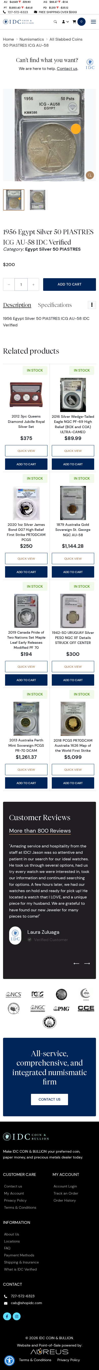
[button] (9, 1360)
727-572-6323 (18, 12)
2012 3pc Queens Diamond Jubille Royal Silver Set (26, 421)
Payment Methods (19, 1255)
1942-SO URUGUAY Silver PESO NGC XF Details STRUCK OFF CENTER (73, 637)
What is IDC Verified (20, 1269)
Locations (12, 1241)
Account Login (65, 1186)
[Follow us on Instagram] (17, 1316)
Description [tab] (17, 305)
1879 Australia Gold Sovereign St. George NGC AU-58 (72, 529)
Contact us (67, 68)
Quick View (26, 451)
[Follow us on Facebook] (7, 1316)
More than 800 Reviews (40, 830)
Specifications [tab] (55, 305)
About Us (11, 1234)
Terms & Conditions (20, 1207)
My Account (14, 1193)
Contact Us (49, 1099)
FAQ (7, 1248)
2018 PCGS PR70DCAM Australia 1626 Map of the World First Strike (73, 745)
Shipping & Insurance (21, 1262)
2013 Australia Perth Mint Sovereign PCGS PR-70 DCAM (26, 745)
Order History (65, 1200)
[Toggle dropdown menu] (92, 305)
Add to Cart (69, 284)
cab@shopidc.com (26, 1303)
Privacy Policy (15, 1200)
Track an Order (66, 1193)
